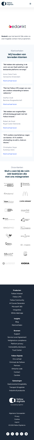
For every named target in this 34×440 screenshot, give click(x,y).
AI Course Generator (17, 303)
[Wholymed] (9, 228)
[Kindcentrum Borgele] (25, 254)
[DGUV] (9, 219)
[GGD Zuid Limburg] (9, 236)
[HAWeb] (9, 254)
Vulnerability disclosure (17, 347)
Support (17, 334)
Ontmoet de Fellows (17, 362)
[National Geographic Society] (9, 210)
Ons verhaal (17, 359)
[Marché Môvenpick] (25, 211)
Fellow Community (17, 300)
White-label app (17, 313)
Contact (17, 372)
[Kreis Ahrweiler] (25, 228)
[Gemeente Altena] (25, 220)
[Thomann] (25, 245)
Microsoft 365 (17, 307)
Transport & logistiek (17, 387)
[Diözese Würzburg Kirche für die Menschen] (9, 202)
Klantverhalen (17, 325)
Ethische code (17, 369)
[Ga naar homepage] (7, 4)
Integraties (17, 310)
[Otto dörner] (25, 201)
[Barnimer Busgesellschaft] (9, 185)
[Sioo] (9, 244)
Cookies (17, 419)
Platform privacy (17, 344)
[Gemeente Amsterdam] (25, 185)
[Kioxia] (25, 263)
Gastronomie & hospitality (17, 384)
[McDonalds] (25, 194)
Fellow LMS (17, 297)
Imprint (17, 422)
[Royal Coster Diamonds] (25, 236)
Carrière (17, 375)
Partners (17, 365)
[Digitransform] (9, 263)
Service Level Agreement (17, 337)
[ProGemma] (9, 194)
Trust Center (17, 350)
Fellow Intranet (17, 293)
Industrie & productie (17, 390)
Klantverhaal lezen (10, 81)
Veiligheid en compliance (17, 340)
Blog (17, 322)
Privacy (17, 416)
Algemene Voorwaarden (17, 413)
